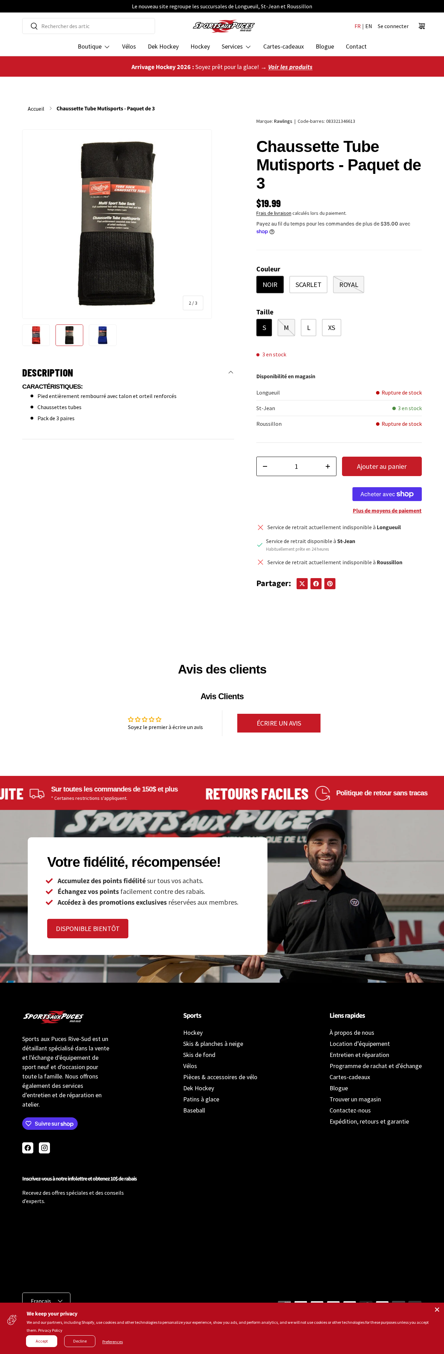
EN (368, 26)
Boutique (90, 46)
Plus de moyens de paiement (387, 511)
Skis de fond (199, 1055)
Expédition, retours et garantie (369, 1121)
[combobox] (89, 26)
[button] (421, 26)
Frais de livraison (273, 213)
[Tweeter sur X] (302, 583)
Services (232, 46)
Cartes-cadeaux (283, 46)
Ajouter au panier (382, 466)
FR (358, 26)
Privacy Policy (50, 1330)
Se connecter (393, 26)
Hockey (200, 46)
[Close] (437, 1309)
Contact (356, 46)
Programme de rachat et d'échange (376, 1066)
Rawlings (283, 121)
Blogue (325, 46)
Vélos (129, 46)
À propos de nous (352, 1032)
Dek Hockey (163, 46)
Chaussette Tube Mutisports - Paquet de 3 (106, 108)
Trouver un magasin (355, 1099)
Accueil (36, 108)
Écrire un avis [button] (279, 723)
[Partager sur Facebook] (316, 583)
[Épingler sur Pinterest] (329, 583)
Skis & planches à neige (213, 1044)
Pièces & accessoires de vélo (220, 1077)
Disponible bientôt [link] (88, 928)
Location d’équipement (360, 1044)
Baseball (194, 1110)
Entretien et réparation (359, 1055)
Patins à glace (201, 1099)
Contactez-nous (350, 1110)
